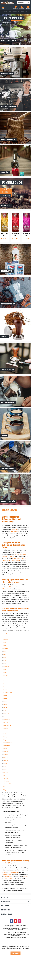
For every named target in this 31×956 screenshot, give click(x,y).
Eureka (19, 558)
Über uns (25, 925)
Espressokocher (6, 874)
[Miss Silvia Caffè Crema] (4, 222)
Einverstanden (15, 953)
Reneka (5, 763)
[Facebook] (11, 921)
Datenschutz (11, 929)
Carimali (5, 648)
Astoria (5, 634)
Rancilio (5, 760)
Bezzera (16, 554)
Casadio (5, 651)
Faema (5, 678)
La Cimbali (6, 716)
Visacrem (5, 787)
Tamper (4, 872)
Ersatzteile (20, 608)
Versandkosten (5, 934)
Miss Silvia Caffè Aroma (15, 234)
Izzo (4, 710)
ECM (4, 669)
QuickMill (9, 556)
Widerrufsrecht (24, 928)
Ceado (4, 560)
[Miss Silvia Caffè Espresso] (26, 222)
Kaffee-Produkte (14, 531)
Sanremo (5, 778)
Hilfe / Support (13, 926)
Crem (4, 663)
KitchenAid (6, 713)
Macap (8, 560)
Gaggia (5, 695)
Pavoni (5, 748)
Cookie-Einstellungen (9, 925)
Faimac (5, 681)
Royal (4, 769)
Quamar (13, 560)
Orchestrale (6, 745)
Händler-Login (18, 925)
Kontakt (19, 926)
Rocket (22, 554)
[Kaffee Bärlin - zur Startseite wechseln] (7, 2)
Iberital (5, 701)
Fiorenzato (6, 687)
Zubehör (14, 529)
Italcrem (5, 707)
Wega (4, 790)
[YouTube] (15, 921)
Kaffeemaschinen (14, 587)
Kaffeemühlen (6, 589)
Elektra (5, 672)
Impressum (20, 929)
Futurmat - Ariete (7, 692)
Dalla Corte (6, 666)
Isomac (5, 704)
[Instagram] (19, 921)
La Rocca (5, 722)
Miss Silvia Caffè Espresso (26, 234)
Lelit (13, 556)
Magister (5, 740)
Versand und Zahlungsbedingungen (11, 928)
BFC (4, 642)
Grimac (5, 698)
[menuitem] (28, 7)
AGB (16, 929)
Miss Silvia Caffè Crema (4, 234)
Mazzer (14, 558)
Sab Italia (5, 772)
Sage (4, 775)
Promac (5, 754)
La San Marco (7, 725)
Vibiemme (6, 781)
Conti (4, 660)
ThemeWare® (21, 939)
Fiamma (5, 684)
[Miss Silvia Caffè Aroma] (15, 222)
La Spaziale (6, 731)
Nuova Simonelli (7, 742)
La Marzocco (6, 719)
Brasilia (5, 645)
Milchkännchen (9, 878)
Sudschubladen (8, 876)
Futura (5, 689)
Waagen (25, 876)
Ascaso (5, 637)
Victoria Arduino (7, 784)
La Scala (5, 728)
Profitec (5, 751)
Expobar (5, 675)
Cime (4, 657)
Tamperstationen (14, 872)
